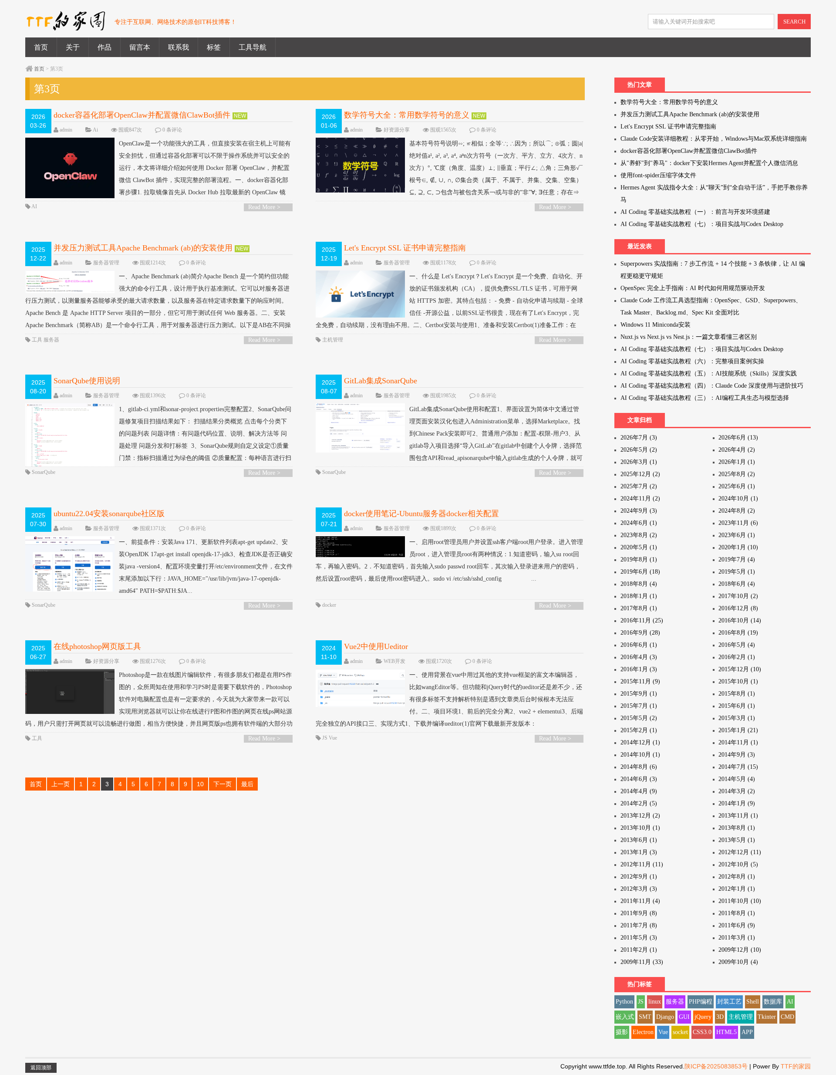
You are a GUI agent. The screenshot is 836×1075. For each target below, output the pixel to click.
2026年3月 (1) (638, 462)
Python (624, 1001)
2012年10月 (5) (738, 864)
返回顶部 (40, 1068)
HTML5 (726, 1032)
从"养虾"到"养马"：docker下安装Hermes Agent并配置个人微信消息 (709, 163)
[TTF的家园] (65, 26)
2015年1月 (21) (738, 730)
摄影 (622, 1032)
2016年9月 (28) (640, 632)
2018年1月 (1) (638, 596)
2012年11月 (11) (641, 864)
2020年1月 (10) (738, 547)
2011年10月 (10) (739, 901)
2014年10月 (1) (640, 754)
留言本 (139, 47)
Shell (752, 1001)
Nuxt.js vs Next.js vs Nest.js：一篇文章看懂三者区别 (688, 337)
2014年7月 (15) (738, 767)
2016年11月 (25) (641, 620)
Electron (643, 1032)
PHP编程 (700, 1001)
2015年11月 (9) (640, 681)
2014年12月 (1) (640, 742)
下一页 (222, 784)
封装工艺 (729, 1001)
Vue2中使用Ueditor (376, 646)
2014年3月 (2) (736, 791)
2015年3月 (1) (736, 718)
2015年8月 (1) (736, 693)
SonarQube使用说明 (87, 380)
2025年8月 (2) (736, 474)
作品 (104, 47)
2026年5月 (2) (638, 449)
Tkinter (767, 1017)
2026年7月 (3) (638, 437)
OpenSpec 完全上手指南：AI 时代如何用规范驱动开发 (692, 288)
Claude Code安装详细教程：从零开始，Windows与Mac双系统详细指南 (713, 138)
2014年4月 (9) (638, 791)
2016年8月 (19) (738, 632)
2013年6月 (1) (638, 840)
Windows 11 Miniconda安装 (655, 324)
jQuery (702, 1017)
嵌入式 (625, 1017)
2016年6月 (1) (638, 645)
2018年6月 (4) (736, 584)
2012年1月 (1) (736, 889)
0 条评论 (172, 130)
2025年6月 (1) (736, 486)
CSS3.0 (702, 1032)
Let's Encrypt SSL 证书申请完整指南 (405, 247)
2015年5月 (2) (638, 718)
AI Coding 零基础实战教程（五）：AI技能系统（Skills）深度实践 (708, 373)
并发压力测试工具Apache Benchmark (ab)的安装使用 (143, 247)
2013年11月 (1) (738, 815)
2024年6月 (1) (638, 523)
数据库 (773, 1001)
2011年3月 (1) (736, 937)
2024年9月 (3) (638, 510)
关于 (73, 47)
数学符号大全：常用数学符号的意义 (406, 115)
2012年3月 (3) (638, 889)
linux (654, 1001)
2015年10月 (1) (738, 681)
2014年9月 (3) (736, 754)
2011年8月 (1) (736, 913)
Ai (95, 130)
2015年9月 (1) (638, 693)
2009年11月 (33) (641, 962)
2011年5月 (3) (638, 937)
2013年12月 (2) (640, 815)
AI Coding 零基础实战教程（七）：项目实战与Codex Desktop (701, 224)
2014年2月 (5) (638, 803)
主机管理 (332, 340)
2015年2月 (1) (638, 730)
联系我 (178, 47)
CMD (787, 1017)
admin (66, 130)
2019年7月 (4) (736, 559)
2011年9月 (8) (638, 913)
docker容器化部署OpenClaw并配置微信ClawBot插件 (142, 115)
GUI (684, 1017)
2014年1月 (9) (736, 803)
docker (329, 605)
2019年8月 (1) (638, 559)
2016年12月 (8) (738, 608)
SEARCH (794, 21)
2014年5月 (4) (736, 779)
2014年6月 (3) (638, 779)
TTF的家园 (796, 1066)
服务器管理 (106, 263)
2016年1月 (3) (638, 669)
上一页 (60, 784)
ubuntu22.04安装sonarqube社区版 (109, 513)
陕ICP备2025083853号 (716, 1066)
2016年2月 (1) (736, 657)
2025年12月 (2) (640, 474)
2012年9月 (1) (638, 876)
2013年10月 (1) (640, 828)
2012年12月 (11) (739, 852)
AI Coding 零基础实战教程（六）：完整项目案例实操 (692, 361)
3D (720, 1017)
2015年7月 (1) (638, 706)
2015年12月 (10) (739, 669)
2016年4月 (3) (638, 657)
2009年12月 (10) (739, 950)
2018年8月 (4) (638, 584)
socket (680, 1032)
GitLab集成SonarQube (380, 380)
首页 (41, 47)
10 (200, 784)
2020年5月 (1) (638, 547)
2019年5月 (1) (736, 571)
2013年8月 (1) (736, 828)
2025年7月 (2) (638, 486)
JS (324, 738)
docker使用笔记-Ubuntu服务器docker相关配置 (421, 513)
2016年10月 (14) (739, 620)
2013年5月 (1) (736, 840)
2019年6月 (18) (640, 571)
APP (747, 1032)
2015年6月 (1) (736, 706)
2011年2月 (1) (638, 950)
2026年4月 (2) (736, 449)
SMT (645, 1017)
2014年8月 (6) (638, 767)
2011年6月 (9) (736, 925)
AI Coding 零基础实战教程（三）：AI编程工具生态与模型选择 (704, 398)
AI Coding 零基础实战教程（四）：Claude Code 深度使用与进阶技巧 (711, 385)
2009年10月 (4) (738, 962)
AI (34, 206)
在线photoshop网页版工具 (97, 646)
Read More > (264, 207)
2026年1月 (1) (736, 462)
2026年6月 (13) (738, 437)
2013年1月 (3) (638, 852)
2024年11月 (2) (640, 498)
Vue (333, 738)
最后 (247, 784)
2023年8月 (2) (638, 535)
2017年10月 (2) (738, 596)
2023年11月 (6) (738, 523)
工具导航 (252, 47)
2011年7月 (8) (638, 925)
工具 (37, 340)
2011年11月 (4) (640, 901)
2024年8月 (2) (736, 510)
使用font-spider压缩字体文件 (658, 175)
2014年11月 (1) (738, 742)
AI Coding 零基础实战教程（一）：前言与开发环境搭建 (695, 212)
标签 (214, 47)
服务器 (51, 340)
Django (665, 1017)
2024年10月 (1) (738, 498)
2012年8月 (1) (736, 876)
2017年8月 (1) (638, 608)
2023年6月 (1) (736, 535)
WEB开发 (394, 661)
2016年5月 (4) (736, 645)
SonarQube (43, 472)
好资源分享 (397, 130)
